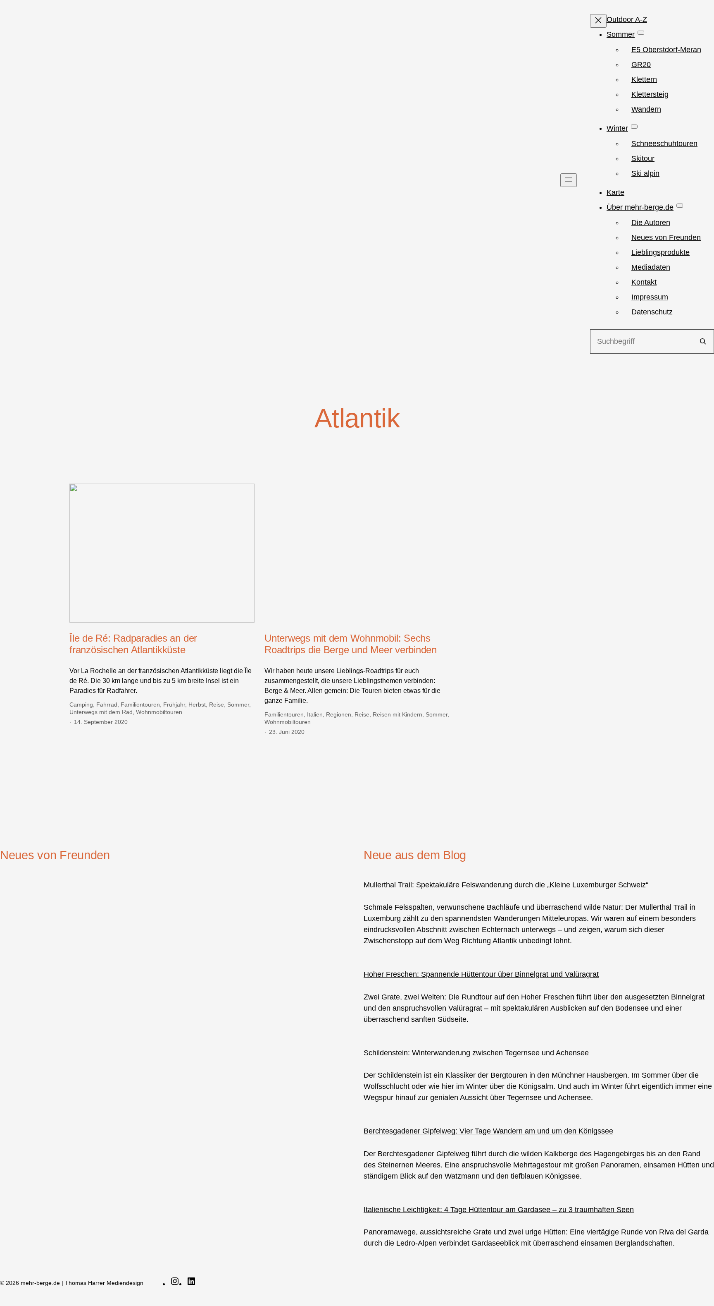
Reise (216, 704)
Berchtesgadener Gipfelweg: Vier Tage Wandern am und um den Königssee (488, 1131)
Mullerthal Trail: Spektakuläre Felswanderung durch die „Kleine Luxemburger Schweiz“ (506, 885)
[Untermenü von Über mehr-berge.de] (679, 206)
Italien (315, 714)
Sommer (238, 704)
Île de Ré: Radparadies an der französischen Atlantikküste (133, 644)
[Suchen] (703, 341)
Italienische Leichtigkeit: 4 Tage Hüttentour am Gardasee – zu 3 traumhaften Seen (499, 1209)
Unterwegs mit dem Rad (101, 712)
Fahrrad (106, 704)
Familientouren (140, 704)
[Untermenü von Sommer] (641, 33)
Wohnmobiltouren (159, 712)
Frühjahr (174, 704)
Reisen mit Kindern (397, 714)
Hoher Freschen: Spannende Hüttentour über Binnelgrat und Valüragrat (481, 974)
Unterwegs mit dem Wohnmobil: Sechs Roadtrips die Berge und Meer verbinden (350, 644)
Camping (81, 704)
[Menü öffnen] (568, 180)
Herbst (197, 704)
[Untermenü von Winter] (634, 127)
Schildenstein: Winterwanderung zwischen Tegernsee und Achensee (476, 1053)
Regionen (338, 714)
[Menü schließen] (598, 21)
